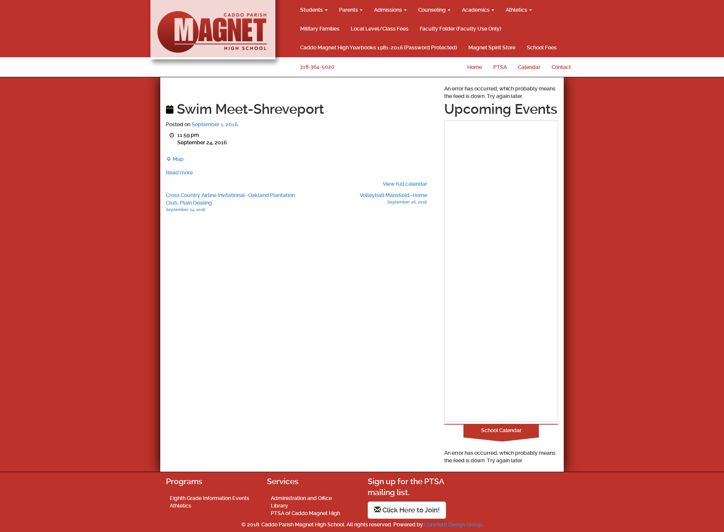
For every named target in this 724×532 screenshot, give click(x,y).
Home (474, 67)
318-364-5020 (317, 67)
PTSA (500, 67)
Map (175, 159)
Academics (476, 10)
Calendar (529, 67)
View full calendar (405, 184)
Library (279, 506)
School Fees (542, 47)
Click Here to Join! (410, 510)
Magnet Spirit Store (491, 47)
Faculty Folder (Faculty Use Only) (460, 29)
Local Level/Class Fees (379, 29)
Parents (349, 10)
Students (312, 10)
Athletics (517, 10)
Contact (561, 67)
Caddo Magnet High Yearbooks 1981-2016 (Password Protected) (378, 47)
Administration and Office (301, 498)
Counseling (432, 10)
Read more (179, 173)
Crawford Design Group (453, 524)
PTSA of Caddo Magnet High (305, 513)
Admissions (388, 10)
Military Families (319, 29)
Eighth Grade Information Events (209, 498)
